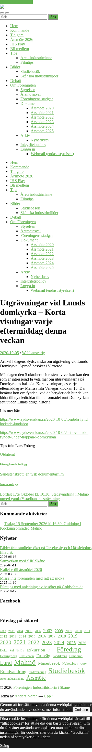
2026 (82, 643)
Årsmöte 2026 (21, 39)
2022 (33, 642)
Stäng (4, 745)
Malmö (25, 662)
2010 (78, 631)
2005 (28, 631)
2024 (59, 642)
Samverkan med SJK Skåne (22, 561)
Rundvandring (13, 671)
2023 (47, 642)
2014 (22, 636)
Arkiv (25, 135)
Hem (14, 26)
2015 (32, 636)
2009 (68, 631)
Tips (13, 53)
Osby (83, 663)
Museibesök (49, 663)
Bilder (15, 67)
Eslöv (20, 650)
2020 (5, 642)
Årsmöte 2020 (42, 108)
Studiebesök (30, 71)
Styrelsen (27, 90)
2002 (3, 631)
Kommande (19, 30)
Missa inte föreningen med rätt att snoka (32, 578)
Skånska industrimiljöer (39, 76)
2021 (20, 642)
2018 (62, 636)
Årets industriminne (36, 58)
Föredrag (69, 649)
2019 (72, 636)
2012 (3, 636)
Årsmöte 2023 (42, 122)
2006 (38, 631)
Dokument (29, 103)
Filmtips (26, 62)
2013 (13, 636)
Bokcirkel (7, 650)
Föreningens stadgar (36, 99)
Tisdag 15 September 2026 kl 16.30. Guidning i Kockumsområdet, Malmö (40, 525)
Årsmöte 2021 (42, 112)
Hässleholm (26, 656)
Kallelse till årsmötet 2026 (21, 569)
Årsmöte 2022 (42, 117)
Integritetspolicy (33, 144)
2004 (20, 631)
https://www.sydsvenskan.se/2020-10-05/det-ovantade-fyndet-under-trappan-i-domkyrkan (44, 434)
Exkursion (36, 650)
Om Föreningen (23, 85)
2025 (71, 642)
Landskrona (60, 656)
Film (51, 650)
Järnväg (43, 655)
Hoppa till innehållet (16, 2)
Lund (6, 663)
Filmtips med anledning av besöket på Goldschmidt (41, 587)
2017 (51, 636)
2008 (59, 630)
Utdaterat (7, 454)
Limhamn (76, 656)
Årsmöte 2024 (42, 126)
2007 (47, 630)
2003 (11, 631)
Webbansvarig (33, 353)
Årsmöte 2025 (42, 131)
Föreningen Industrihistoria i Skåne (41, 687)
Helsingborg (8, 656)
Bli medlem (19, 48)
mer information (59, 709)
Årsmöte (36, 678)
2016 (42, 636)
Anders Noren (26, 696)
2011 (87, 631)
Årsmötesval (30, 94)
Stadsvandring (37, 672)
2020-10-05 (9, 353)
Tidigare (17, 35)
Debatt (15, 80)
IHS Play (17, 44)
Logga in (27, 149)
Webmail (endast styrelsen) (52, 154)
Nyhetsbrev (40, 140)
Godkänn (81, 710)
